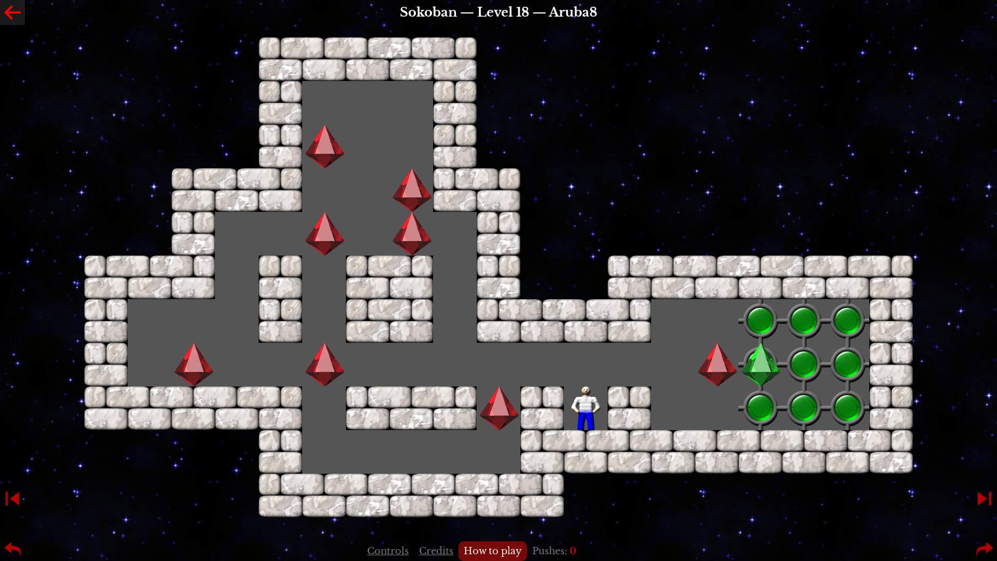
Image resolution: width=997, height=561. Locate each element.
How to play (493, 551)
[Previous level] (12, 498)
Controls (388, 551)
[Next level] (984, 498)
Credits (436, 551)
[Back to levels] (12, 12)
